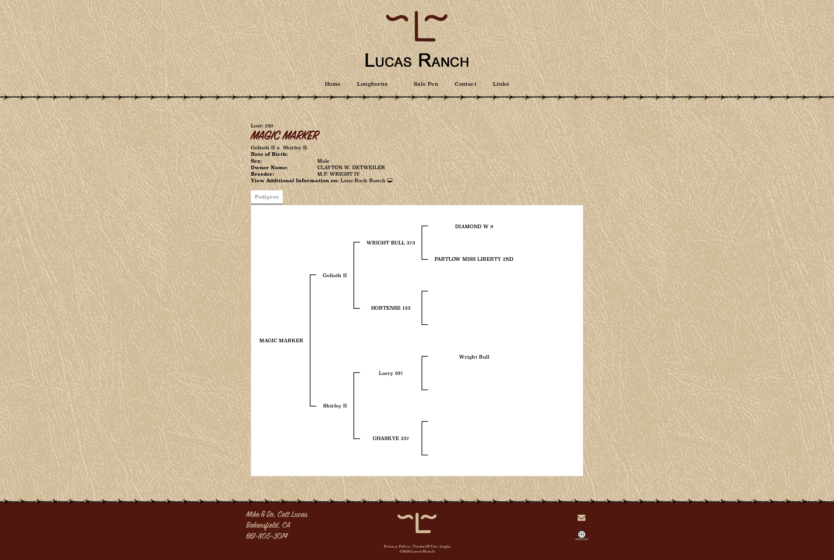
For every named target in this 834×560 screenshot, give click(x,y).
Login (445, 546)
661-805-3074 (266, 536)
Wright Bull (474, 357)
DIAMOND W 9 (474, 226)
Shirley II (295, 147)
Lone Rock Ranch (363, 180)
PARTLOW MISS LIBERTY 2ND (474, 259)
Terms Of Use (425, 546)
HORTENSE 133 (390, 308)
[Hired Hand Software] (581, 537)
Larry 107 (391, 373)
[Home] (417, 522)
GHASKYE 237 (391, 438)
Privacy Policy (397, 546)
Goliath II (263, 147)
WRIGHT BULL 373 (391, 242)
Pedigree (267, 196)
